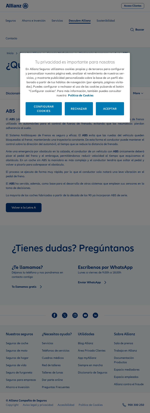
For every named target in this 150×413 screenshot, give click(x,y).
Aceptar (110, 108)
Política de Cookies (80, 95)
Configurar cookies (44, 109)
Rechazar (79, 108)
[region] (75, 87)
